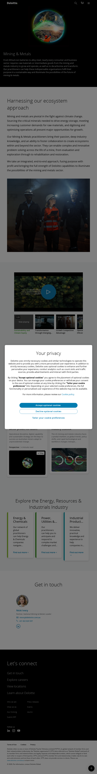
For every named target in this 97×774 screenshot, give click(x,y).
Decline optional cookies (48, 411)
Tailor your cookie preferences (48, 417)
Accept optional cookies (48, 405)
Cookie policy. (68, 394)
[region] (48, 387)
